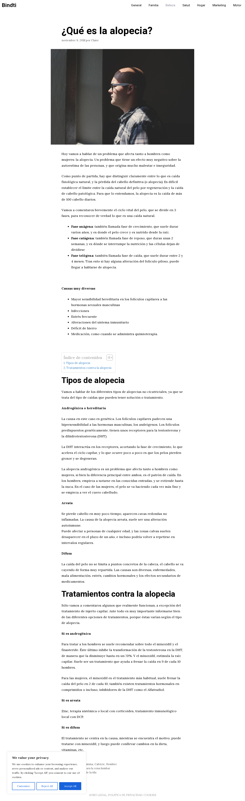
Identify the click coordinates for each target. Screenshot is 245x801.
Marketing (219, 5)
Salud (186, 5)
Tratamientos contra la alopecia (88, 368)
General (136, 5)
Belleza (170, 5)
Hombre (111, 764)
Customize (23, 786)
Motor (237, 5)
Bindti (9, 5)
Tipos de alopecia (78, 363)
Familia (153, 5)
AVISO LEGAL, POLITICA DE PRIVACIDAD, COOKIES (122, 795)
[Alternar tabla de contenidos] (108, 357)
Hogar (201, 5)
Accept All (70, 786)
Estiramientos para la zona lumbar (88, 768)
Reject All (47, 786)
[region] (46, 773)
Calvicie (100, 764)
